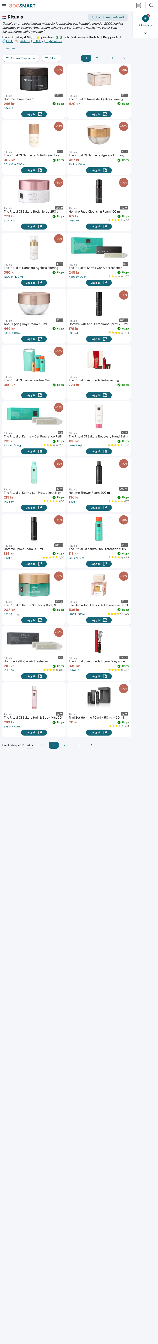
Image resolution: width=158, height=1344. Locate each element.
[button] (65, 48)
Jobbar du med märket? (107, 17)
